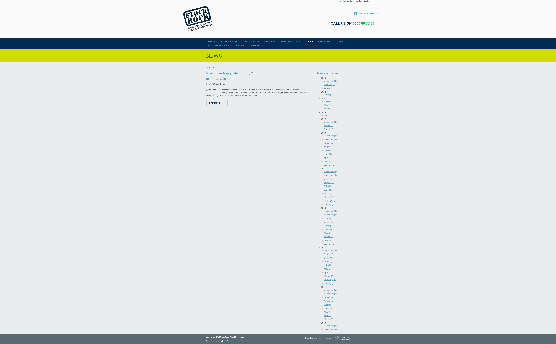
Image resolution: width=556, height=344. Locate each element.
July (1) (327, 95)
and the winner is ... (222, 78)
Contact (255, 45)
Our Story (325, 41)
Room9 (225, 341)
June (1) (328, 154)
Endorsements (291, 41)
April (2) (327, 272)
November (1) (330, 139)
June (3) (328, 308)
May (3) (327, 312)
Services (270, 41)
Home (212, 41)
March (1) (328, 108)
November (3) (330, 294)
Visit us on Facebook (365, 14)
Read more (214, 103)
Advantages (229, 41)
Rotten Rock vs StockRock (226, 45)
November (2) (330, 329)
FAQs (340, 41)
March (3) (328, 276)
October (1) (329, 84)
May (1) (327, 105)
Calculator (251, 41)
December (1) (330, 81)
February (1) (330, 201)
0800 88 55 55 (363, 23)
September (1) (330, 143)
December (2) (330, 290)
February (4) (330, 279)
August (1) (329, 88)
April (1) (327, 158)
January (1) (329, 129)
